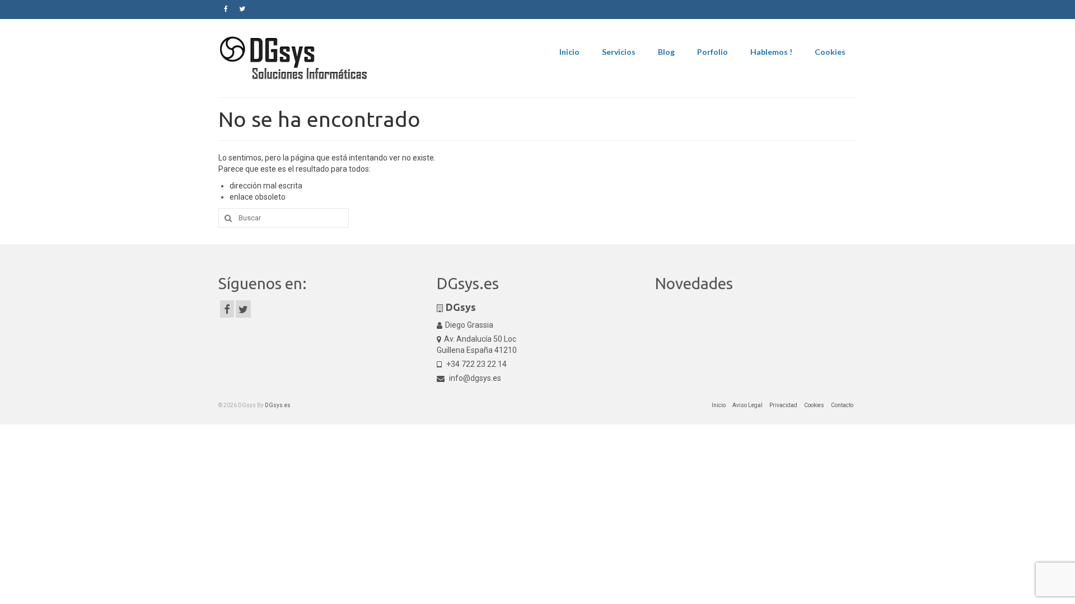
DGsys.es (278, 405)
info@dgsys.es (474, 378)
